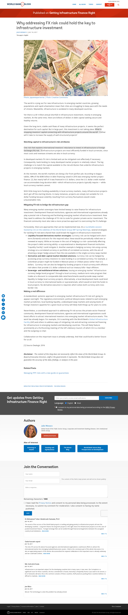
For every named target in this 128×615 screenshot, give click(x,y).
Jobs (37, 606)
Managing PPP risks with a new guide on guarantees (46, 373)
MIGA (36, 612)
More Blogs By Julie (50, 436)
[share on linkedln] (3, 308)
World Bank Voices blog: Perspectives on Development (92, 448)
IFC (32, 612)
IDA (29, 612)
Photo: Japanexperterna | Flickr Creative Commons (46, 97)
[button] (118, 5)
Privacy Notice (45, 503)
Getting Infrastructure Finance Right (72, 13)
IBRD (24, 612)
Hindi (79, 403)
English (26, 35)
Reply (103, 534)
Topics (91, 4)
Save (28, 513)
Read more (45, 531)
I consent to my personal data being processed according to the (86, 408)
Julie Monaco (21, 32)
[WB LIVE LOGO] (109, 5)
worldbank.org (114, 1)
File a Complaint (116, 606)
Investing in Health (31, 448)
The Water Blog (68, 448)
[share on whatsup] (3, 312)
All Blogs (82, 4)
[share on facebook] (3, 300)
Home (74, 4)
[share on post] (3, 304)
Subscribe (108, 398)
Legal (8, 606)
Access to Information (27, 606)
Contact (99, 4)
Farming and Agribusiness (49, 448)
